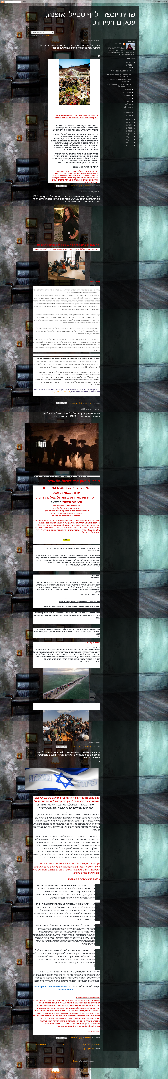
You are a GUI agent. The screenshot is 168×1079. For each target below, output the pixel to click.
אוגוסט (128, 95)
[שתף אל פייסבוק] (59, 186)
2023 (130, 122)
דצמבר (128, 67)
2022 (130, 125)
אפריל (128, 107)
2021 (130, 128)
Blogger (75, 1061)
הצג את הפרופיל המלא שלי (126, 54)
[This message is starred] (99, 56)
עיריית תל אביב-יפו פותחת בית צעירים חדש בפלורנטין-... (119, 75)
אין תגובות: (73, 186)
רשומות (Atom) (89, 1049)
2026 (130, 62)
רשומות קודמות (39, 1044)
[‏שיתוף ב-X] (61, 186)
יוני (130, 101)
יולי (129, 98)
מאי (129, 104)
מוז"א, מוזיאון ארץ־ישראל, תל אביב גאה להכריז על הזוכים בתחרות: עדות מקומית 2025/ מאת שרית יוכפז (70, 414)
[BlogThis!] (64, 186)
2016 (130, 142)
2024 (130, 119)
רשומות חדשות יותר (91, 1044)
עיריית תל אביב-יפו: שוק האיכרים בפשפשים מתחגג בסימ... (121, 71)
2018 (130, 137)
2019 (130, 134)
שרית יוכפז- (118, 44)
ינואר (129, 116)
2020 (130, 131)
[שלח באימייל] (66, 186)
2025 (130, 65)
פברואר (128, 113)
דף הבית (64, 1044)
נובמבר (128, 89)
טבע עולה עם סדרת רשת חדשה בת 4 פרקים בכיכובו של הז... (119, 85)
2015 (130, 145)
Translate (47, 35)
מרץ (129, 110)
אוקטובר (128, 92)
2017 (130, 140)
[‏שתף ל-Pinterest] (57, 186)
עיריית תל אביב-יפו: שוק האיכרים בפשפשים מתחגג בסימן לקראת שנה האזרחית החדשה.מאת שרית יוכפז (70, 46)
